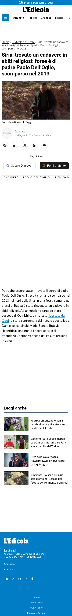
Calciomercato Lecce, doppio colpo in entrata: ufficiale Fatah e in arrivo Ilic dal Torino (49, 442)
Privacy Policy (36, 607)
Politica (32, 17)
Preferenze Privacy (36, 613)
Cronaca (46, 17)
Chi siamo (9, 563)
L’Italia (59, 17)
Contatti (8, 569)
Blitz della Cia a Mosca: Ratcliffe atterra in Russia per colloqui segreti (48, 460)
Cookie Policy (36, 602)
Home (5, 41)
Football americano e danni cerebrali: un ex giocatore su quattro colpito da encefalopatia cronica (48, 424)
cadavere (11, 177)
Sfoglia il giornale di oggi (38, 2)
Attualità (18, 17)
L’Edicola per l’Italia (23, 41)
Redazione (20, 131)
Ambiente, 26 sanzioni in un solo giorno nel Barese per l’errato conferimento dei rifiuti (49, 478)
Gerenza (36, 597)
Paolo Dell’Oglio (36, 177)
